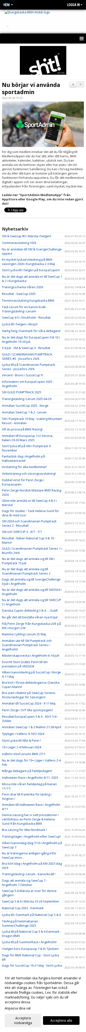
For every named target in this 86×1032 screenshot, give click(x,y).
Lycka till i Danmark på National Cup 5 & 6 (31, 915)
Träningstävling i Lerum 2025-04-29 (26, 399)
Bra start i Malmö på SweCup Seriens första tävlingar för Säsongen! (28, 695)
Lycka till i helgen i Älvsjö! (20, 324)
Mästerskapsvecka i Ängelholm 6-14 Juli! (30, 655)
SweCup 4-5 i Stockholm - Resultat (26, 317)
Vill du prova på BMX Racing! (22, 429)
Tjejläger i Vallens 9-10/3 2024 (23, 734)
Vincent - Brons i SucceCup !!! (22, 375)
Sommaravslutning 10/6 (19, 243)
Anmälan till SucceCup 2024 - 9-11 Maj (28, 703)
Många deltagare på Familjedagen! (27, 771)
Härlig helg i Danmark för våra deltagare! (31, 331)
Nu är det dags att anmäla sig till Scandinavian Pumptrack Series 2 (26, 571)
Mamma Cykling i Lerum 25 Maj (24, 634)
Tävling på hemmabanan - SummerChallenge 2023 (21, 923)
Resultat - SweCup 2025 (19, 294)
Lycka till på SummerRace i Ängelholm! (29, 942)
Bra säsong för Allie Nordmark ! (24, 830)
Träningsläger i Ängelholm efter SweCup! (31, 836)
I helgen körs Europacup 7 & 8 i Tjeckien (30, 949)
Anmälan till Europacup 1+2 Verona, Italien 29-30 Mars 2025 (27, 438)
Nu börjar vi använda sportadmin (31, 88)
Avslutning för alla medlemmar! (24, 467)
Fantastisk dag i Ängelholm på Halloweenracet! (23, 458)
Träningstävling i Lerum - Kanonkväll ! (28, 874)
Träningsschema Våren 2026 (22, 287)
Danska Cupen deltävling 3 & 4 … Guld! (30, 610)
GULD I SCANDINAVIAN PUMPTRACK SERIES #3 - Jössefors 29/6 (27, 356)
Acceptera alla (61, 1020)
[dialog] (43, 1000)
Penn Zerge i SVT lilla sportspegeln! (27, 710)
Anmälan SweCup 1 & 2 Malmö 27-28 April (31, 727)
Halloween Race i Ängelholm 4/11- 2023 (30, 777)
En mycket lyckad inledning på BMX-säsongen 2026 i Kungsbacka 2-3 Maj (28, 261)
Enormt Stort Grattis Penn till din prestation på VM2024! (25, 664)
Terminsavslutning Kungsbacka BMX (28, 300)
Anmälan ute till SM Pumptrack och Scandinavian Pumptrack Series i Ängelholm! (27, 644)
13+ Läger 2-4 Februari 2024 (21, 747)
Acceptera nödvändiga (23, 1020)
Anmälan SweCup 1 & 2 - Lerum (24, 412)
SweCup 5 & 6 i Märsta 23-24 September (30, 901)
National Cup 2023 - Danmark (23, 908)
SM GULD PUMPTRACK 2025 (21, 392)
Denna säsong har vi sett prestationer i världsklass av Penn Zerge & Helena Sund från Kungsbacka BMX (30, 819)
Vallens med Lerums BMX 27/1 (23, 754)
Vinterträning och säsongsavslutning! (29, 473)
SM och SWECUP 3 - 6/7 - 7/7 (22, 532)
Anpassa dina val (18, 1008)
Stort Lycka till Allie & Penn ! (21, 740)
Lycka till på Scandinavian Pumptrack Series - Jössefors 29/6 (28, 366)
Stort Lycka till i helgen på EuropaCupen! (31, 270)
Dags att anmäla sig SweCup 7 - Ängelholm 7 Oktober (24, 882)
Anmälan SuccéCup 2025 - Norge (25, 405)
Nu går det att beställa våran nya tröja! (30, 617)
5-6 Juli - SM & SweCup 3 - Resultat (26, 348)
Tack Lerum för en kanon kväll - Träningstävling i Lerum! (24, 309)
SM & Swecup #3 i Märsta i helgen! (26, 236)
